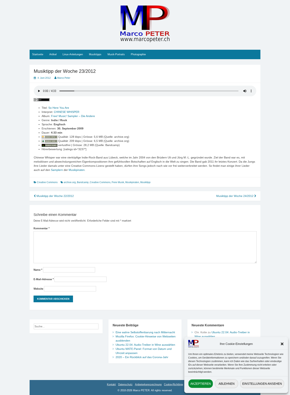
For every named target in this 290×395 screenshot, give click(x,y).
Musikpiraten (77, 169)
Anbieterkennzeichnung (148, 384)
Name (38, 269)
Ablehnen (227, 383)
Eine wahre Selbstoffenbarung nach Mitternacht (145, 332)
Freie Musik (118, 182)
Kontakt (111, 384)
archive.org (70, 182)
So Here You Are (58, 107)
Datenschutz (125, 384)
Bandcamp (83, 182)
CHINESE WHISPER (66, 111)
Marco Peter (63, 78)
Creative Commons (47, 182)
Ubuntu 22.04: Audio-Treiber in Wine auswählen (145, 344)
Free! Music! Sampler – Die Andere (73, 116)
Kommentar (42, 228)
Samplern (57, 169)
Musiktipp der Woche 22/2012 (55, 196)
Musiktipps (95, 54)
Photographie (138, 54)
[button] (282, 344)
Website (38, 288)
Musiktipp (145, 182)
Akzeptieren (200, 383)
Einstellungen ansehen (262, 383)
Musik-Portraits (116, 54)
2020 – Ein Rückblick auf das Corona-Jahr (142, 357)
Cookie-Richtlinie (173, 384)
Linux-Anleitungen (73, 54)
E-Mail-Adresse (44, 279)
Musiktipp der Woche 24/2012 (235, 196)
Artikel (53, 54)
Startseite (37, 54)
